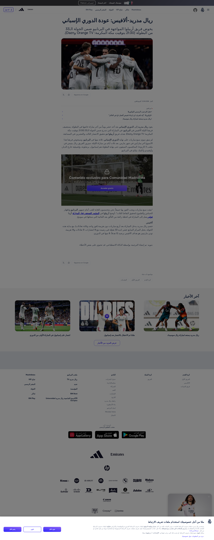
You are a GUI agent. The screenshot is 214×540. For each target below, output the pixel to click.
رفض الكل (12, 529)
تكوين (32, 529)
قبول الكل (52, 529)
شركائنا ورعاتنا (194, 531)
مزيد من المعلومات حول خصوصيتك (193, 536)
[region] (107, 528)
